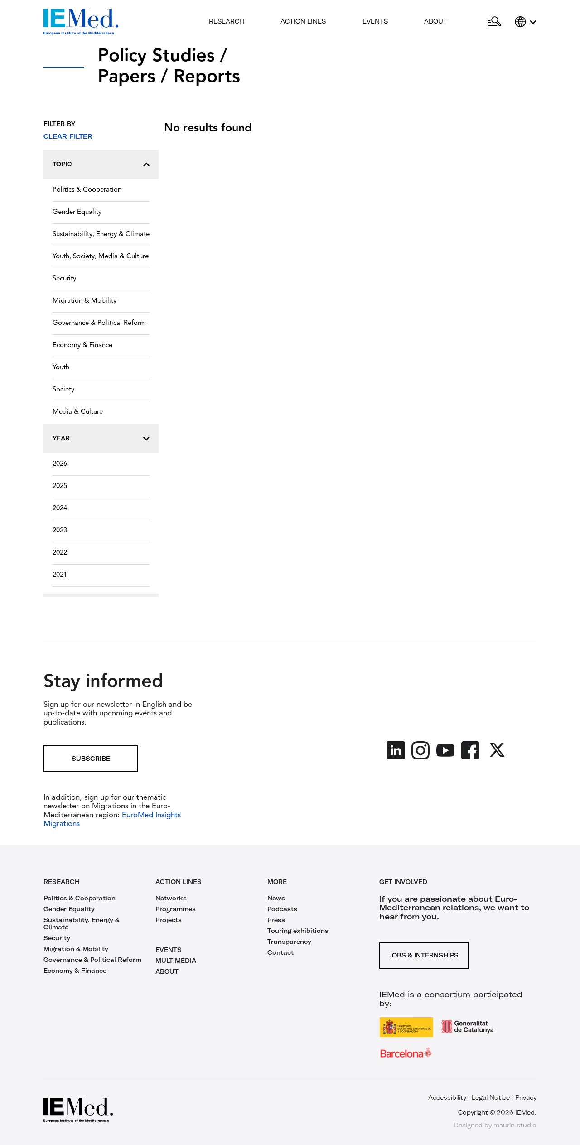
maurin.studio (514, 1125)
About (435, 21)
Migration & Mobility (84, 301)
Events (375, 21)
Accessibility (447, 1097)
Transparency (289, 941)
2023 (60, 530)
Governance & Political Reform (99, 323)
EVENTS (168, 949)
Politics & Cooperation (87, 190)
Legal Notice (491, 1097)
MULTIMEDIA (175, 960)
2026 (60, 464)
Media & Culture (78, 412)
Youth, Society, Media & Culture (101, 256)
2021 (60, 575)
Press (276, 919)
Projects (168, 919)
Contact (280, 952)
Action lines (303, 21)
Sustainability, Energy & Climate (101, 234)
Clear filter (68, 136)
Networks (171, 898)
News (276, 898)
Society (63, 389)
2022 (60, 553)
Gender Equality (77, 212)
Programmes (175, 909)
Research (226, 21)
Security (64, 278)
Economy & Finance (82, 345)
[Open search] (494, 21)
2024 (60, 508)
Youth (61, 367)
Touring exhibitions (298, 930)
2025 (60, 486)
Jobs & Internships (424, 955)
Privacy (525, 1097)
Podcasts (282, 909)
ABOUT (167, 971)
